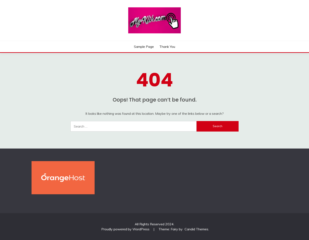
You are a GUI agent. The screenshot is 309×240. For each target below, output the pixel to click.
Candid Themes (196, 229)
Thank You (167, 46)
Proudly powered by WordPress (125, 229)
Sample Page (144, 46)
